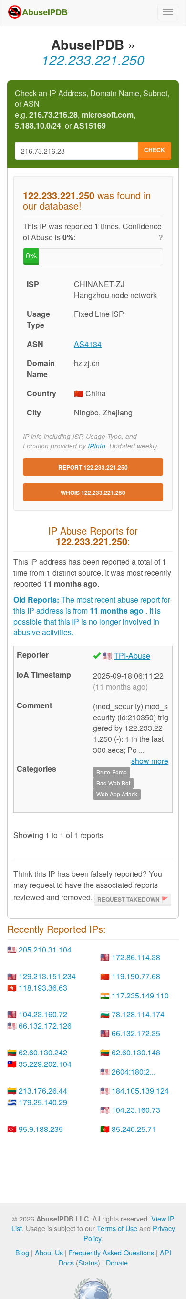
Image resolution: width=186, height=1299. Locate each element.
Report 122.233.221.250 (93, 467)
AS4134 (88, 343)
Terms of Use (117, 1228)
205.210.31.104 (45, 949)
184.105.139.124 (140, 1090)
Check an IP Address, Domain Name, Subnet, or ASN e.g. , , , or (92, 110)
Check (154, 150)
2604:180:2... (133, 1071)
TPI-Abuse (132, 655)
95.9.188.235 (41, 1128)
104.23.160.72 (43, 1013)
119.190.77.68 (136, 976)
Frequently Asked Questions (111, 1252)
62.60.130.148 (136, 1052)
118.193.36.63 (43, 987)
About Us (49, 1252)
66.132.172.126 (45, 1025)
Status (88, 1262)
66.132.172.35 (136, 1033)
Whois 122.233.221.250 (93, 492)
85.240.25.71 (134, 1128)
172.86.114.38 (136, 957)
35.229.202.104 (45, 1063)
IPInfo (96, 445)
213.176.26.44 (43, 1090)
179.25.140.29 (43, 1102)
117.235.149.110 (140, 995)
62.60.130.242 (43, 1052)
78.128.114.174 (138, 1013)
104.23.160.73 (136, 1109)
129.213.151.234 (47, 976)
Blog (22, 1252)
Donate (117, 1262)
